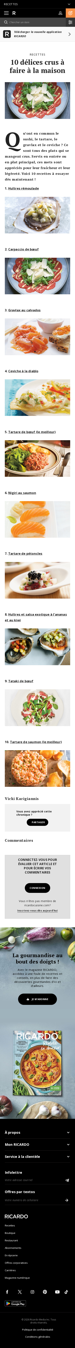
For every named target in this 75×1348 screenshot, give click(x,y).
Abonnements (13, 1248)
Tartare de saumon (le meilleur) (36, 742)
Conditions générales (37, 1336)
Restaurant (11, 1240)
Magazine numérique (17, 1277)
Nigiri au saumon (22, 493)
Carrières (10, 1270)
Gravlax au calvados (24, 310)
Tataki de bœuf (20, 681)
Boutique (10, 1233)
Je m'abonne (40, 999)
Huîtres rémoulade (23, 188)
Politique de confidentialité (37, 1329)
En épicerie (11, 1255)
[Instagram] (33, 1292)
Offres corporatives (16, 1263)
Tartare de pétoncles (25, 553)
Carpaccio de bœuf (23, 249)
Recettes (37, 54)
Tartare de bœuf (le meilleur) (32, 432)
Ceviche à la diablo (23, 371)
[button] (70, 13)
